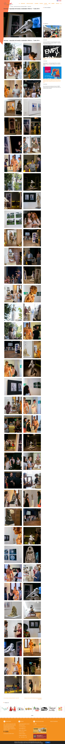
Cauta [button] (60, 4)
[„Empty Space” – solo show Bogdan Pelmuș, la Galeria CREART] (52, 51)
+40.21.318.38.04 (23, 730)
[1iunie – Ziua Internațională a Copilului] (52, 31)
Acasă (5, 6)
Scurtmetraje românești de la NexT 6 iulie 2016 (11, 698)
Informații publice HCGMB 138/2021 (9, 733)
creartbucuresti (24, 735)
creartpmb (23, 733)
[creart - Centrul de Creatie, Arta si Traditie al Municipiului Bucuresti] (8, 3)
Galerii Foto (8, 6)
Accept (48, 742)
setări (42, 742)
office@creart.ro (23, 726)
